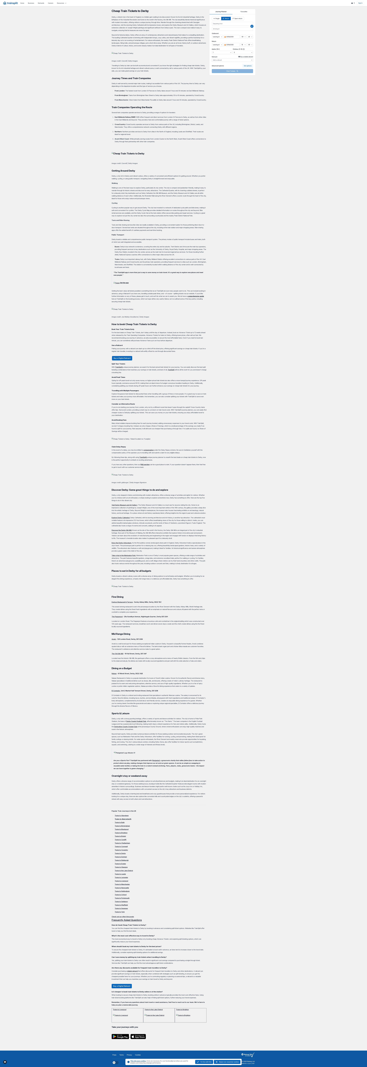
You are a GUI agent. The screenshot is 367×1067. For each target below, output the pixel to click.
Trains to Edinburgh (122, 860)
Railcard (214, 57)
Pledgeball (156, 760)
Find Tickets (231, 71)
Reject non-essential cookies (229, 1062)
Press (114, 1055)
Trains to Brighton (121, 833)
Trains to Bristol (120, 836)
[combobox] (232, 23)
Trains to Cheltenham (122, 843)
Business (31, 3)
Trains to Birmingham (122, 826)
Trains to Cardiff (121, 840)
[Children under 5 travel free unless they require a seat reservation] (244, 49)
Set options (248, 66)
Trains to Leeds (120, 874)
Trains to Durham (121, 857)
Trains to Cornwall (121, 846)
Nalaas (114, 673)
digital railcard (132, 971)
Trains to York (120, 912)
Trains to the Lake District (124, 871)
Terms (121, 1055)
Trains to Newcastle (122, 888)
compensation (148, 450)
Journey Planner (221, 11)
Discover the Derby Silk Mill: (122, 530)
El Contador (116, 691)
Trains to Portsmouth (122, 898)
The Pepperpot (117, 617)
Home (22, 3)
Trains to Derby (120, 853)
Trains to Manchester (122, 884)
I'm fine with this (206, 1062)
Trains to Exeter (120, 864)
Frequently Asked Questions (127, 920)
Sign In (360, 3)
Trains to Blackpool (122, 829)
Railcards (41, 3)
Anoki (114, 639)
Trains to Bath (120, 822)
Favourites (244, 11)
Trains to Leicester (121, 877)
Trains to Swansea (121, 908)
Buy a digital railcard (246, 56)
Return (214, 41)
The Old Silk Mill (117, 654)
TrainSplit (171, 370)
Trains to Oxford (120, 895)
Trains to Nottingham (122, 891)
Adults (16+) (216, 49)
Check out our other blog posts (123, 917)
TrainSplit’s (119, 367)
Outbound (215, 33)
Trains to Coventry (121, 850)
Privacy (129, 1055)
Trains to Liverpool (121, 881)
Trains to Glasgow (121, 867)
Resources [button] (60, 3)
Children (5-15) (238, 49)
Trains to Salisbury (121, 902)
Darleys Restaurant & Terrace (122, 602)
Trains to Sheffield (121, 905)
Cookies (138, 1055)
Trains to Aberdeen (122, 816)
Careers (50, 3)
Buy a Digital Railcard (122, 358)
